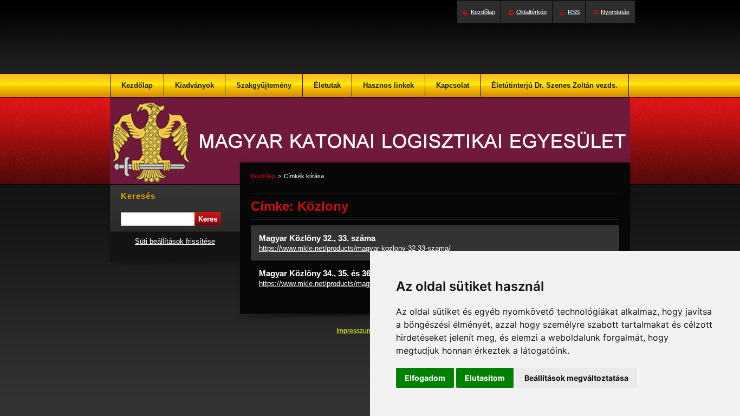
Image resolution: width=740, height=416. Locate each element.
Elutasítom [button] (485, 377)
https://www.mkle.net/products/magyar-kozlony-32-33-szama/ (355, 248)
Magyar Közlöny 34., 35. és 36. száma (329, 273)
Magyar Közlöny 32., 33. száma (317, 238)
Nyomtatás (615, 12)
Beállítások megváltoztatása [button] (576, 377)
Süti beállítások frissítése (175, 241)
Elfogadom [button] (425, 377)
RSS (574, 12)
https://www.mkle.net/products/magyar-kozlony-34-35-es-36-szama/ (364, 284)
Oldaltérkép (531, 12)
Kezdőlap (263, 176)
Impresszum (355, 331)
